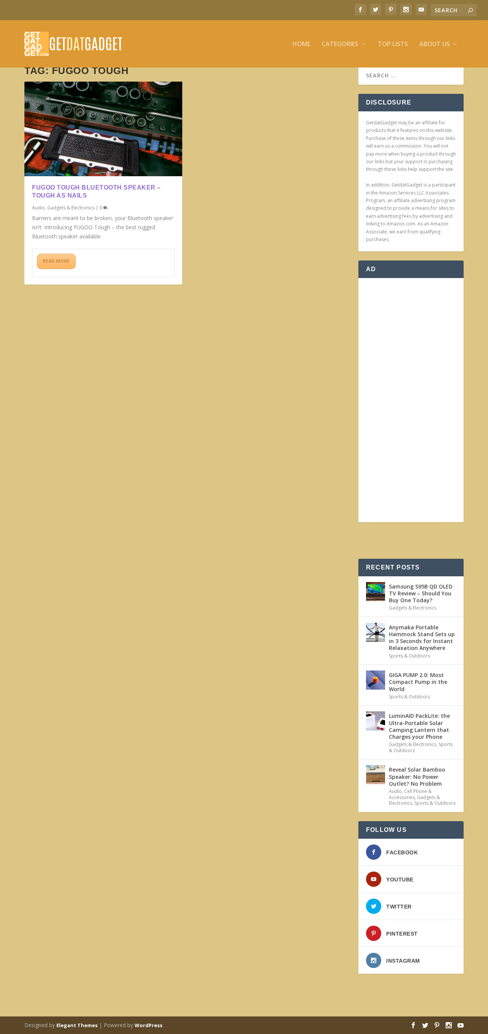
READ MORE (56, 261)
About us (434, 44)
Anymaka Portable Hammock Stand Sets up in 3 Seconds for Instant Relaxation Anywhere (422, 638)
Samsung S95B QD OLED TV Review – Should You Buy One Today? (421, 593)
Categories (340, 44)
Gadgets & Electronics (71, 207)
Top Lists (393, 44)
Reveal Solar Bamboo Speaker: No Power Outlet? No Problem (417, 776)
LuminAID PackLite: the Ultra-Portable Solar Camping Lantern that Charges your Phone (419, 726)
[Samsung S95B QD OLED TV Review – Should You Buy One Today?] (375, 591)
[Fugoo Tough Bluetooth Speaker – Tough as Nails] (103, 129)
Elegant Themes (77, 1025)
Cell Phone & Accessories (410, 794)
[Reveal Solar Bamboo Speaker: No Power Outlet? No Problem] (375, 774)
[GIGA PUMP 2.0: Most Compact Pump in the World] (375, 680)
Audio (38, 207)
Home (301, 44)
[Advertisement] (411, 400)
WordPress (148, 1025)
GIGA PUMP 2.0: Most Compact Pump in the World (418, 681)
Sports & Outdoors (409, 656)
